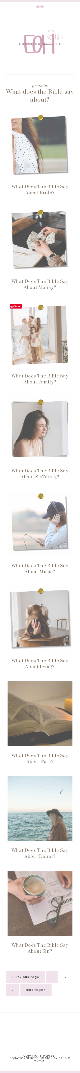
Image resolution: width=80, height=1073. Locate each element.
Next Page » (36, 992)
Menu (40, 6)
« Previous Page (25, 979)
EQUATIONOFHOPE (40, 42)
